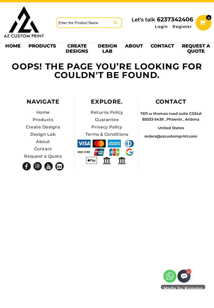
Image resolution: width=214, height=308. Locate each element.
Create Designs (43, 127)
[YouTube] (48, 166)
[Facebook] (26, 166)
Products (43, 119)
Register (182, 26)
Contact (43, 148)
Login (161, 26)
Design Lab (43, 134)
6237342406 (175, 19)
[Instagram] (37, 166)
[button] (42, 48)
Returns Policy (107, 112)
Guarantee (107, 119)
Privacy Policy (106, 127)
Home (43, 112)
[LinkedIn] (59, 166)
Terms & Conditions (106, 134)
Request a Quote (43, 156)
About (43, 141)
